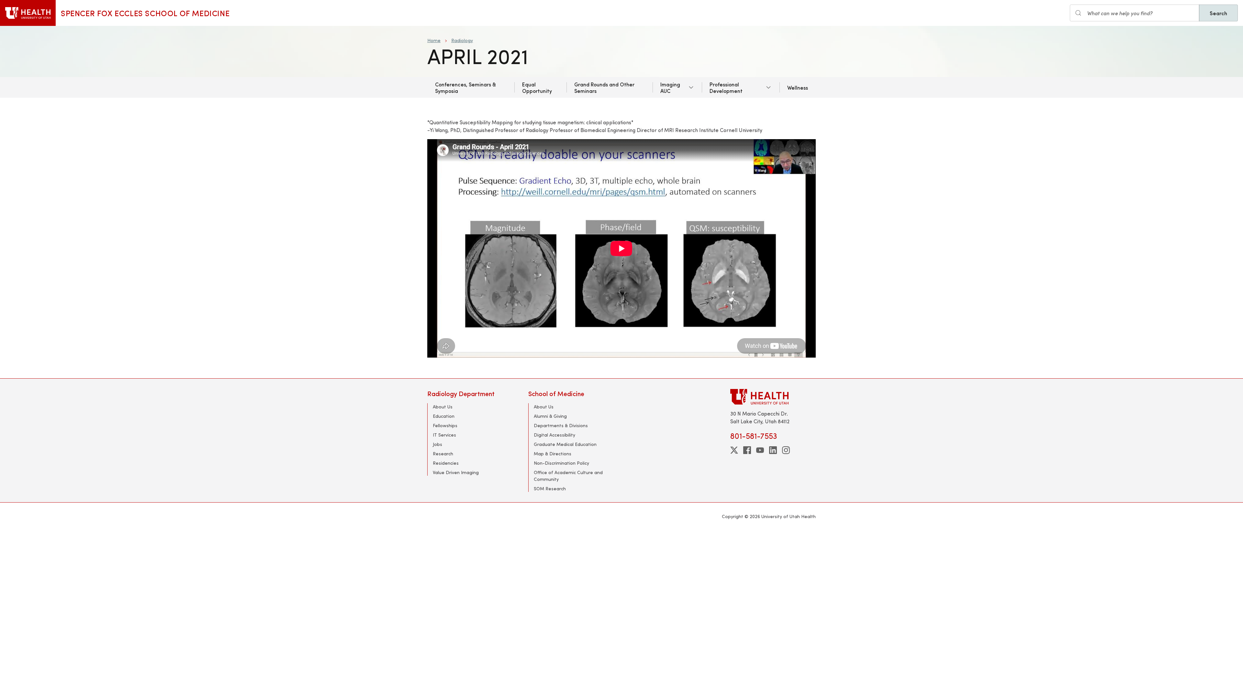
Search (1218, 13)
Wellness (797, 87)
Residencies (446, 463)
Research (443, 453)
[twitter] (734, 450)
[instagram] (786, 450)
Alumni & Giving (550, 416)
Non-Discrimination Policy (561, 463)
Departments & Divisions (561, 425)
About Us (443, 407)
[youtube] (760, 450)
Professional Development (726, 87)
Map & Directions (552, 453)
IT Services (444, 435)
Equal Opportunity (537, 87)
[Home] (28, 13)
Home (434, 40)
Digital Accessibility (554, 435)
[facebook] (747, 450)
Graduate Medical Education (565, 444)
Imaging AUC (670, 87)
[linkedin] (773, 450)
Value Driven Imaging (456, 472)
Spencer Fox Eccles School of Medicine (145, 13)
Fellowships (445, 425)
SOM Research (550, 488)
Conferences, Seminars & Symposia (465, 87)
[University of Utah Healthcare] (773, 396)
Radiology (462, 40)
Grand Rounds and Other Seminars (604, 87)
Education (443, 416)
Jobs (437, 444)
